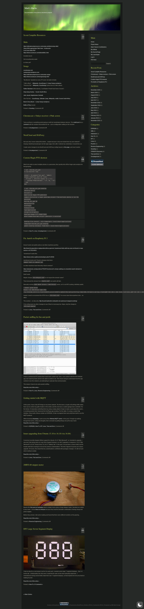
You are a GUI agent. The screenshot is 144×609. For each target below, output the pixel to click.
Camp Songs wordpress (54, 83)
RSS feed (93, 59)
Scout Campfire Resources (34, 35)
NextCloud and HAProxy (34, 135)
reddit (57, 98)
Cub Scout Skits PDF (29, 50)
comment (26, 124)
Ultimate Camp (44, 98)
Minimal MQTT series (56, 418)
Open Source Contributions (98, 47)
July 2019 (93, 97)
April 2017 (94, 100)
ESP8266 (32, 426)
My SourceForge (95, 52)
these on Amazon (40, 509)
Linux (35, 231)
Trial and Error (37, 309)
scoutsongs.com (28, 70)
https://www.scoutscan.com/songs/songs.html (36, 76)
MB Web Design (115, 605)
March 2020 (94, 92)
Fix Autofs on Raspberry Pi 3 (36, 238)
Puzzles (93, 144)
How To (31, 231)
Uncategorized (33, 128)
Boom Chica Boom (29, 102)
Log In (92, 57)
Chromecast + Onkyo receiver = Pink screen (42, 115)
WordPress (80, 605)
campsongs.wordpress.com (31, 72)
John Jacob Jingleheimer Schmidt (33, 95)
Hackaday (35, 418)
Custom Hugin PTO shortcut (35, 157)
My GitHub (94, 49)
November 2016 (95, 102)
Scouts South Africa (41, 92)
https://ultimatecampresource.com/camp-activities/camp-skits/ (41, 46)
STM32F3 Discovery (96, 151)
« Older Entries (28, 594)
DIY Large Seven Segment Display (38, 528)
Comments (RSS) (98, 605)
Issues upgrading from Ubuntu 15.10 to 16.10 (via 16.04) (47, 433)
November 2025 (95, 90)
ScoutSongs (42, 83)
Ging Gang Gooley (29, 92)
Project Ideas (94, 44)
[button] (140, 605)
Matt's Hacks (31, 8)
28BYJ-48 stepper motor (34, 464)
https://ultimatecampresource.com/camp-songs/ (37, 74)
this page (67, 147)
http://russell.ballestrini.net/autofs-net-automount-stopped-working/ (58, 301)
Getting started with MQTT (35, 398)
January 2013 (95, 118)
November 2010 (95, 120)
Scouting (31, 108)
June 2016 (94, 108)
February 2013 (95, 115)
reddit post (76, 122)
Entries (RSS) (88, 605)
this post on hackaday (37, 507)
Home (92, 42)
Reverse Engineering (44, 390)
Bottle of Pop (27, 105)
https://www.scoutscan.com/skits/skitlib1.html (36, 52)
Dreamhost (56, 605)
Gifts (92, 131)
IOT (41, 426)
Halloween (94, 133)
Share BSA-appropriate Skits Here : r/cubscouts (37, 48)
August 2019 (94, 95)
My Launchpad (95, 54)
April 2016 (94, 113)
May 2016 (94, 110)
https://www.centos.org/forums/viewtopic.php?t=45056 (39, 257)
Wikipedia (35, 83)
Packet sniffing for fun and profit (37, 317)
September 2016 (95, 105)
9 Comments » (38, 584)
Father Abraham (28, 88)
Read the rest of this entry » (31, 387)
